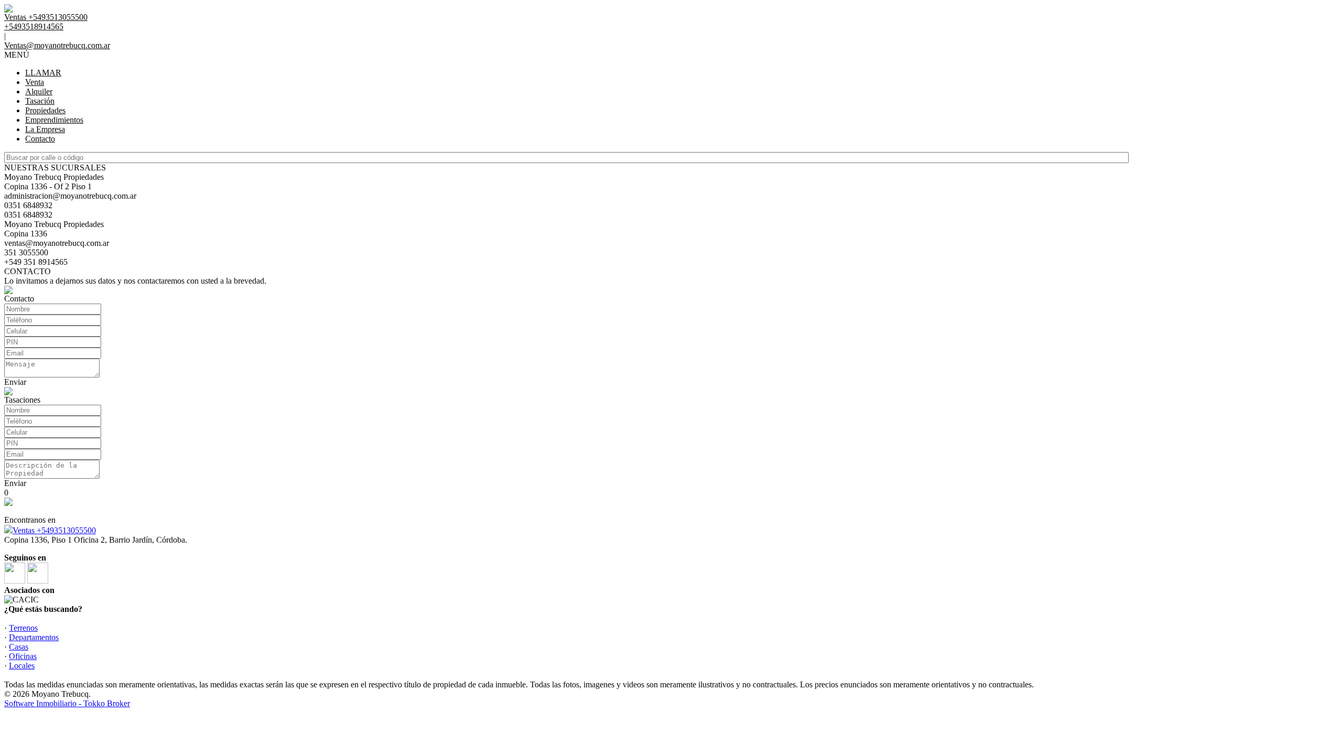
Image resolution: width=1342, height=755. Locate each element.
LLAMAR (43, 72)
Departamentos (34, 637)
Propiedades (45, 110)
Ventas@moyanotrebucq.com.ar (57, 45)
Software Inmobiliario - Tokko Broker (67, 703)
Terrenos (23, 627)
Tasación (40, 100)
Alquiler (38, 91)
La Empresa (45, 129)
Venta (34, 82)
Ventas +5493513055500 (54, 530)
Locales (22, 665)
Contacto (40, 138)
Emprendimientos (54, 119)
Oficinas (23, 656)
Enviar (15, 382)
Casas (18, 646)
